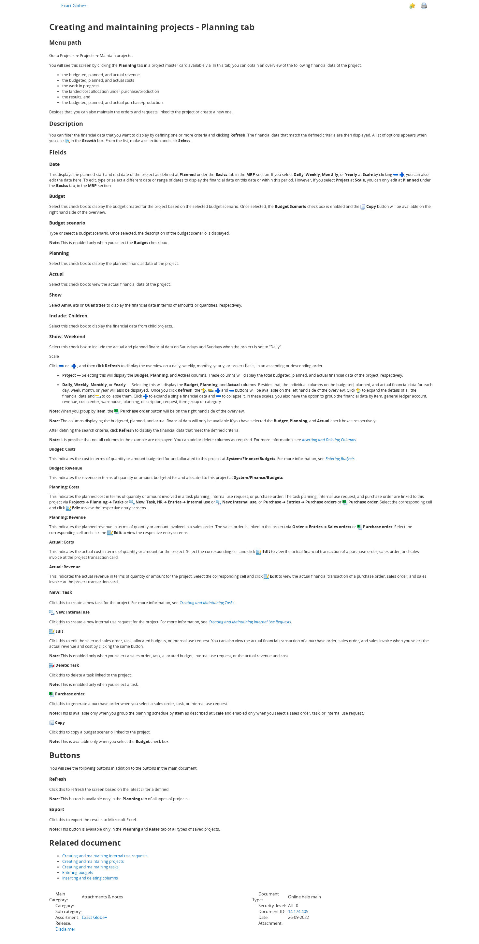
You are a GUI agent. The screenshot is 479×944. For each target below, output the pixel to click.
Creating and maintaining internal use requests (105, 856)
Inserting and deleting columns (90, 878)
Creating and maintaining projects (93, 861)
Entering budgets (77, 872)
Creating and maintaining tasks (90, 867)
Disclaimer (65, 929)
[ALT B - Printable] (424, 5)
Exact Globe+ (73, 5)
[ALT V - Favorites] (412, 5)
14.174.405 (298, 911)
